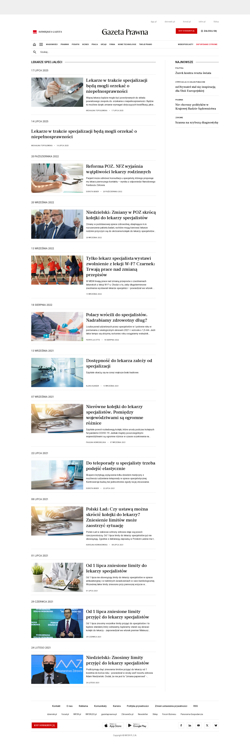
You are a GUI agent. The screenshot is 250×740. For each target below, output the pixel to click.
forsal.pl (187, 21)
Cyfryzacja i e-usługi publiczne (190, 82)
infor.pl (202, 21)
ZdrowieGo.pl (127, 714)
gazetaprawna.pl (109, 714)
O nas (70, 706)
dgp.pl (154, 21)
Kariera (117, 706)
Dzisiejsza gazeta (50, 31)
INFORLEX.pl (91, 714)
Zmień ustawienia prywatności (171, 706)
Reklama (83, 706)
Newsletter (143, 714)
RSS (195, 706)
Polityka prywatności (138, 706)
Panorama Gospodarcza (192, 714)
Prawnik (179, 100)
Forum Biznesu (169, 714)
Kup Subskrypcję (186, 31)
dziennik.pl (170, 21)
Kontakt (56, 706)
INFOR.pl (77, 714)
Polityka (179, 68)
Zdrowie (179, 118)
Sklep (216, 21)
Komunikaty (100, 706)
